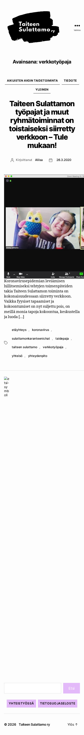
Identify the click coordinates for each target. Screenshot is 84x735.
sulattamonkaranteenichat (31, 338)
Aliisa (39, 160)
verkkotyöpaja (53, 347)
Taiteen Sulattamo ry (34, 724)
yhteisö (17, 356)
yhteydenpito (37, 356)
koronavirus (40, 330)
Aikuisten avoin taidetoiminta (32, 80)
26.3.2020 (63, 160)
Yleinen (42, 89)
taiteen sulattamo (24, 347)
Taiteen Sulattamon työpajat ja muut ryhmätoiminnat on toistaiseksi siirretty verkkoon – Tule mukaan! (42, 124)
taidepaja (62, 338)
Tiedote (70, 80)
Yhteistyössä (21, 703)
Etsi (72, 688)
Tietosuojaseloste (57, 703)
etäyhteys (19, 330)
